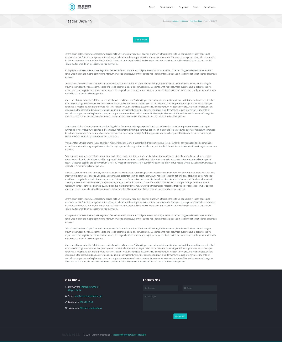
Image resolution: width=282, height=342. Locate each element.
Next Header (141, 39)
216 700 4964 (86, 302)
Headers (184, 21)
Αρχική (175, 21)
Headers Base (196, 21)
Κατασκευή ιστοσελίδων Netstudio (129, 334)
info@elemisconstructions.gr (88, 296)
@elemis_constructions (91, 308)
